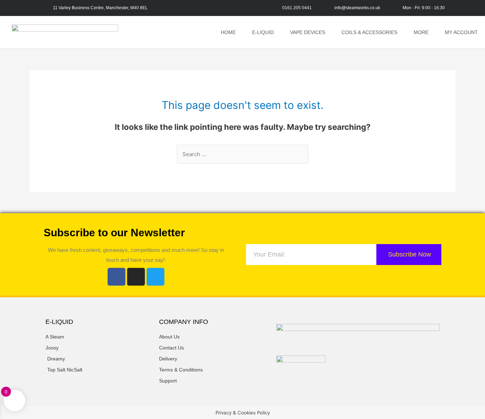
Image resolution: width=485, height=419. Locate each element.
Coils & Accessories (369, 32)
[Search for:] (242, 154)
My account (461, 32)
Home (228, 32)
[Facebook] (116, 277)
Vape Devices (307, 32)
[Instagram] (136, 277)
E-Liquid (263, 32)
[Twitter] (155, 277)
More (421, 32)
